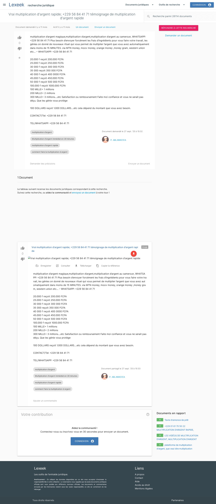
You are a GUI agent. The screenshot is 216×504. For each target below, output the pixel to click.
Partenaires (177, 500)
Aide (137, 481)
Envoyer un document (105, 27)
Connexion (202, 5)
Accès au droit (142, 485)
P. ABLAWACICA (118, 140)
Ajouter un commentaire (45, 400)
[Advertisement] (178, 84)
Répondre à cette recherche (178, 28)
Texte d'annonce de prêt (176, 420)
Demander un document (178, 35)
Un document (82, 27)
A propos (139, 474)
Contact (139, 477)
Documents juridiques (139, 4)
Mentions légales (144, 488)
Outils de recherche (172, 4)
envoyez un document (84, 192)
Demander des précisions (42, 163)
